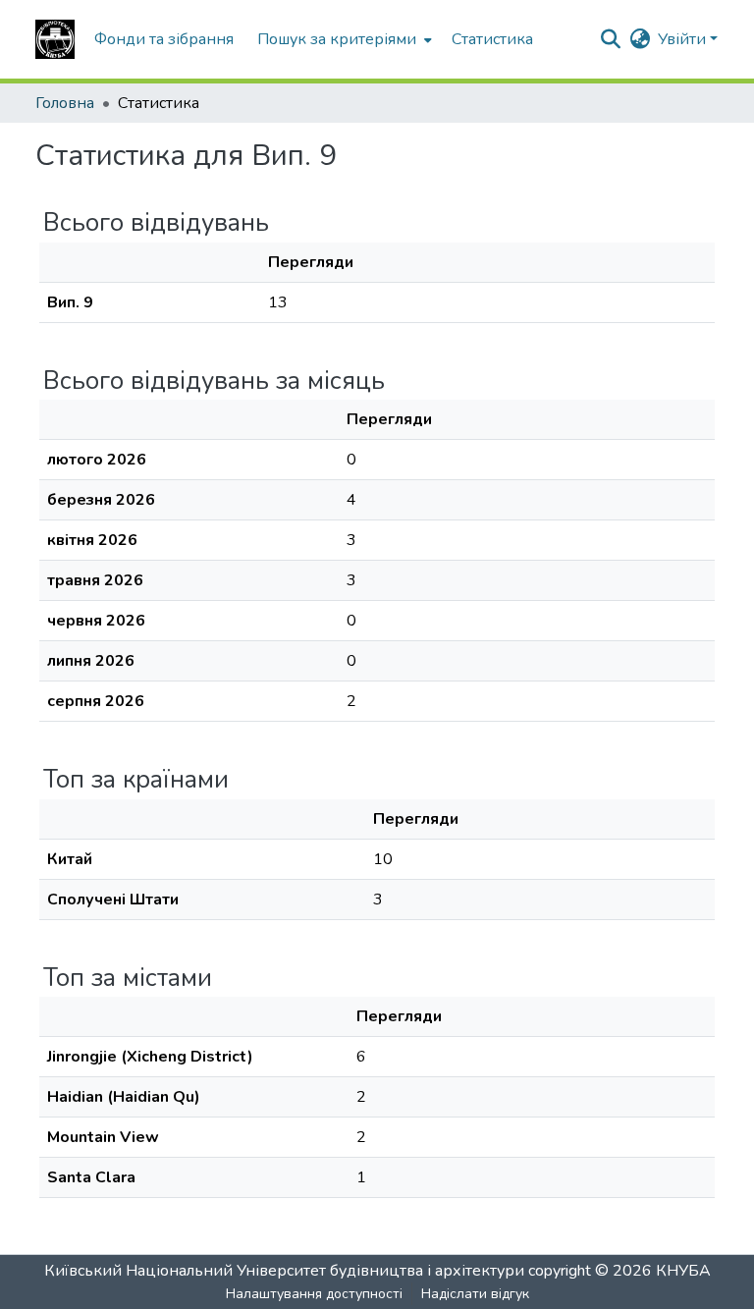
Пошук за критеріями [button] (336, 39)
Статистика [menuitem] (492, 39)
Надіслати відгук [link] (475, 1293)
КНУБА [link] (683, 1271)
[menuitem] (342, 39)
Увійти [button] (684, 39)
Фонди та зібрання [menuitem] (164, 39)
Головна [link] (64, 103)
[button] (55, 39)
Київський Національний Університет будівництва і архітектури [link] (284, 1271)
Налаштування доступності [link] (314, 1293)
